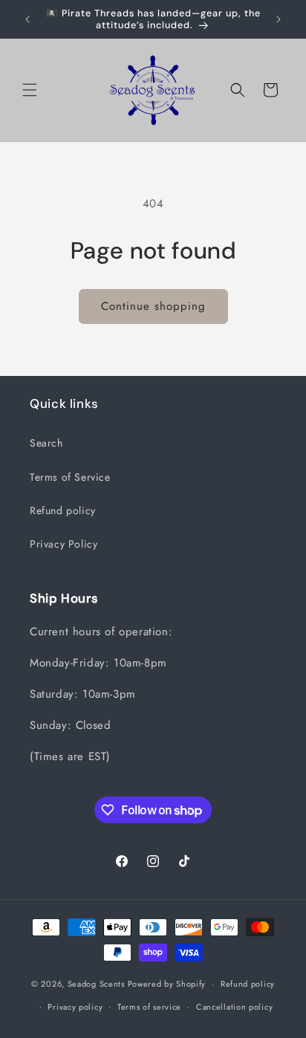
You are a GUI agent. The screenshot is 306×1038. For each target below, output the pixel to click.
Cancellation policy (234, 1007)
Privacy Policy (63, 543)
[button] (29, 90)
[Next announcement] (278, 19)
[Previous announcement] (27, 19)
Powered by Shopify (167, 984)
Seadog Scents (96, 984)
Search (46, 442)
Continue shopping (153, 306)
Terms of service (149, 1007)
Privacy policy (75, 1007)
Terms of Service (70, 477)
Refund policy (63, 510)
